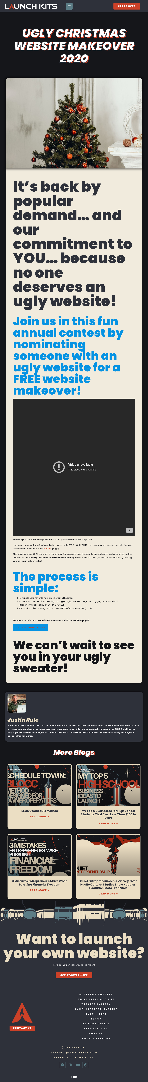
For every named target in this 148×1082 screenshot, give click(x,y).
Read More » (39, 816)
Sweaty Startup (96, 1038)
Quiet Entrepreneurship (96, 1009)
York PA (96, 1033)
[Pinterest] (86, 1065)
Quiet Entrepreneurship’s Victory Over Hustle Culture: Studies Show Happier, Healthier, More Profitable (108, 884)
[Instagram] (70, 1065)
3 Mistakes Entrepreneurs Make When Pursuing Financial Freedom (39, 883)
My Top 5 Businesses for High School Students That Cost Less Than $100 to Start (108, 814)
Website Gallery (96, 1004)
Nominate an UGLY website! (30, 627)
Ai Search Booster (96, 994)
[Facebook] (62, 1065)
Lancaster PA (96, 1028)
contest (48, 548)
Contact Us (22, 1028)
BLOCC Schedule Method (39, 811)
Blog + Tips (96, 1014)
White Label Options (96, 999)
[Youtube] (78, 1065)
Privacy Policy (96, 1024)
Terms (96, 1019)
